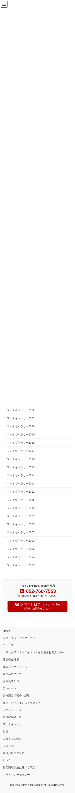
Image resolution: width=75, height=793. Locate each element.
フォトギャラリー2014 (21, 475)
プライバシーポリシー (16, 774)
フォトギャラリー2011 (20, 499)
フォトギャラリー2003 (21, 565)
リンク (7, 760)
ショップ (8, 745)
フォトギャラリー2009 (21, 516)
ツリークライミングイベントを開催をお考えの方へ (34, 652)
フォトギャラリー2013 (21, 483)
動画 (5, 731)
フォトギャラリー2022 (21, 410)
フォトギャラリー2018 (21, 442)
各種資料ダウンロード (16, 753)
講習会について (12, 674)
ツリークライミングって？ (19, 638)
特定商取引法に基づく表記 (19, 767)
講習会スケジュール (15, 681)
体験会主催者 (11, 659)
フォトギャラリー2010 (21, 507)
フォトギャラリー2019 (21, 434)
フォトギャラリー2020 (21, 426)
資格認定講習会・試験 (16, 695)
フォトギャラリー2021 (21, 418)
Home (6, 630)
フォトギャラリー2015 (21, 467)
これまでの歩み (12, 738)
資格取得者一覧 (12, 717)
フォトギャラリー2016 (21, 459)
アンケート (9, 688)
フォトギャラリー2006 (21, 540)
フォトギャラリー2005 (21, 548)
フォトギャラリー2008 (21, 524)
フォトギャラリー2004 (21, 557)
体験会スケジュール (15, 666)
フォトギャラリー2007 (21, 532)
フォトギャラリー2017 (21, 450)
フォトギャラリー (13, 724)
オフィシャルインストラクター (22, 702)
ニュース (8, 645)
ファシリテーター (13, 709)
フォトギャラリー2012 (21, 491)
